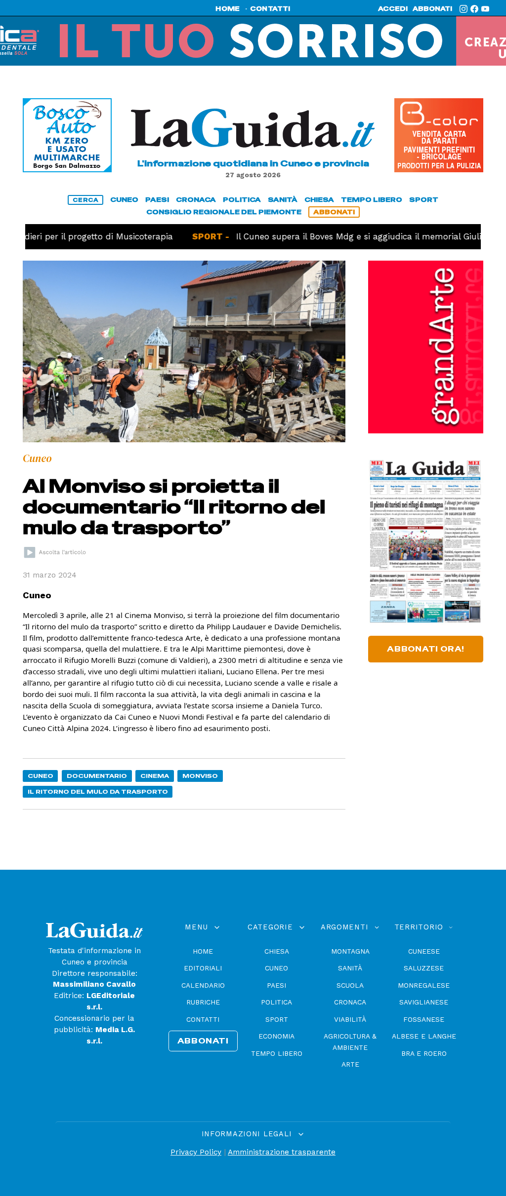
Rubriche (203, 1002)
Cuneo (40, 775)
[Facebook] (474, 9)
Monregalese (424, 985)
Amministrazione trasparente (282, 1152)
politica (242, 199)
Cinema (154, 775)
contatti (270, 9)
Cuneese (424, 951)
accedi (393, 9)
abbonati (432, 9)
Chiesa (276, 951)
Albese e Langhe (424, 1036)
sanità (282, 199)
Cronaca (350, 1002)
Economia (276, 1036)
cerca (85, 199)
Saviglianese (423, 1002)
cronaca (196, 199)
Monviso (200, 775)
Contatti (202, 1019)
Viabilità (350, 1019)
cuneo (124, 199)
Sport (276, 1019)
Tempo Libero (276, 1053)
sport (423, 199)
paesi (157, 199)
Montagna (350, 951)
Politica (276, 1002)
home (227, 9)
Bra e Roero (424, 1053)
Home (203, 951)
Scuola (350, 985)
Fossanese (423, 1019)
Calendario (203, 985)
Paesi (276, 985)
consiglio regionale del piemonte (223, 212)
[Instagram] (463, 9)
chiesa (319, 199)
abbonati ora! (425, 649)
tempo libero (371, 199)
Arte (350, 1064)
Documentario (97, 775)
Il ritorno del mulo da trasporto (98, 791)
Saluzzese (424, 968)
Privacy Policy (195, 1152)
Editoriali (203, 968)
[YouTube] (485, 9)
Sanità (350, 968)
